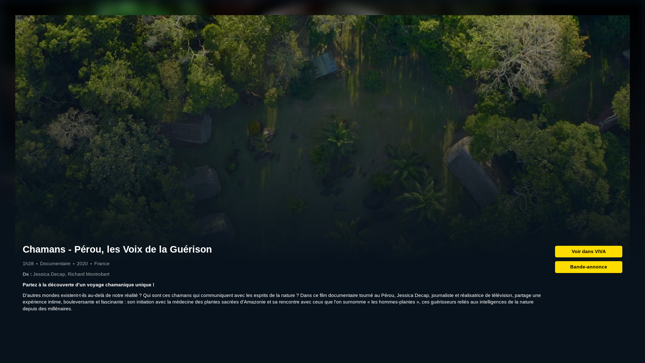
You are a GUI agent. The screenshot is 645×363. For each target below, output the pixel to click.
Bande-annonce (588, 266)
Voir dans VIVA (589, 251)
